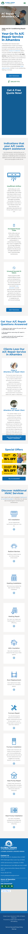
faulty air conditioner (14, 50)
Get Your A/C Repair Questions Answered (14, 323)
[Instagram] (8, 886)
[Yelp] (5, 886)
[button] (24, 3)
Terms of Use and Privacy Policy (14, 927)
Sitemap (14, 929)
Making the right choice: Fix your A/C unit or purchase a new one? (14, 329)
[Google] (2, 886)
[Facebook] (11, 886)
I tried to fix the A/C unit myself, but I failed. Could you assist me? (12, 337)
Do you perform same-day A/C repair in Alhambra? (13, 333)
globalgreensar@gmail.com (11, 875)
